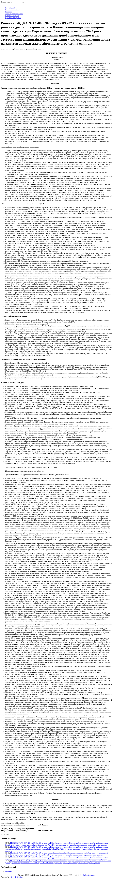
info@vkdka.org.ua (88, 875)
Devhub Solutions (17, 877)
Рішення (8, 12)
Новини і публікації (12, 10)
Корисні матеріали (12, 16)
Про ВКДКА (10, 8)
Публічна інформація (13, 18)
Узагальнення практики (14, 14)
